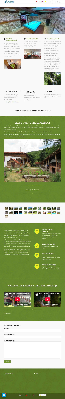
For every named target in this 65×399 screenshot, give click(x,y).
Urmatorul (19, 64)
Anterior (5, 64)
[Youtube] (60, 2)
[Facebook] (55, 2)
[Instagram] (57, 2)
